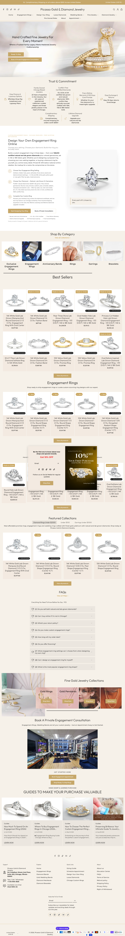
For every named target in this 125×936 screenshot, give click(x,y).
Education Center (103, 871)
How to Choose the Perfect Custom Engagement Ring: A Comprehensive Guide (77, 827)
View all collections (62, 238)
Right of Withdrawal (104, 889)
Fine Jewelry (92, 15)
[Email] (15, 9)
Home (11, 15)
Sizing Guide (71, 868)
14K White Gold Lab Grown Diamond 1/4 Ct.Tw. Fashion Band (38, 318)
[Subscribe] (75, 900)
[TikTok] (11, 9)
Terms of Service (103, 877)
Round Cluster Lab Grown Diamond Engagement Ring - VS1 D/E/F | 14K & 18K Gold (55, 490)
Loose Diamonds (60, 15)
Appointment (74, 18)
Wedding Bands (76, 15)
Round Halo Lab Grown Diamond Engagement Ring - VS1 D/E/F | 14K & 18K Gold (14, 493)
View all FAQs (62, 596)
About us (100, 868)
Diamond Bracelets (44, 883)
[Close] (94, 448)
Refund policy (102, 880)
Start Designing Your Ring (19, 211)
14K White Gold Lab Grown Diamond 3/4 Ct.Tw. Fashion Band (38, 360)
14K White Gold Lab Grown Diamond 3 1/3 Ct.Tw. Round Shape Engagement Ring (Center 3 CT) (38, 423)
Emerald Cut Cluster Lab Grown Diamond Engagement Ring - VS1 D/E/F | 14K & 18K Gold (36, 490)
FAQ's (99, 874)
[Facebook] (3, 9)
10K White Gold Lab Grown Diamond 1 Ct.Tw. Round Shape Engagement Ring (86, 422)
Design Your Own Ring (75, 874)
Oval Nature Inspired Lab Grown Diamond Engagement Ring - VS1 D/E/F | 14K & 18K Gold (110, 361)
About (63, 18)
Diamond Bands (43, 874)
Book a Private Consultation (44, 211)
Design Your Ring (43, 15)
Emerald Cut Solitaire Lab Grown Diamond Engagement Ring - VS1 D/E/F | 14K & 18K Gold (75, 490)
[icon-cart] (121, 9)
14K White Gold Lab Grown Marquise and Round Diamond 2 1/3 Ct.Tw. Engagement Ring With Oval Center (14, 320)
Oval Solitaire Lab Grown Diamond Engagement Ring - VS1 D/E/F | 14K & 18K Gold (114, 489)
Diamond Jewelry (108, 15)
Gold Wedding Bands (45, 877)
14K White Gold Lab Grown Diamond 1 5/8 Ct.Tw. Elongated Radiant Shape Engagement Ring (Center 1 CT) (110, 424)
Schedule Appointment (75, 871)
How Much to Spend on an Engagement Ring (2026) (16, 827)
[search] (114, 9)
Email (51, 900)
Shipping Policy (103, 883)
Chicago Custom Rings (75, 880)
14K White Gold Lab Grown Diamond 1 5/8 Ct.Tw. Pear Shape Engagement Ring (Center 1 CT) (77, 567)
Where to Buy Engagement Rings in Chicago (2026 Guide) (47, 827)
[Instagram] (7, 9)
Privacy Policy (102, 886)
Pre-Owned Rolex (50, 18)
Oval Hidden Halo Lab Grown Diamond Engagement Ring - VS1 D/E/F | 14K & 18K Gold (86, 319)
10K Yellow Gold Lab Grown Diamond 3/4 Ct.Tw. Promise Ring (62, 360)
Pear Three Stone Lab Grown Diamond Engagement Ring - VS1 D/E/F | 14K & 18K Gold (62, 319)
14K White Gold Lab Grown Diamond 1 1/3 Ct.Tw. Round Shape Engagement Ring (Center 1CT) (62, 423)
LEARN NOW (9, 842)
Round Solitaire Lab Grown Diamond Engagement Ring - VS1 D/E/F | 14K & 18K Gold (94, 490)
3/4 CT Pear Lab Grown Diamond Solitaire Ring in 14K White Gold (15, 360)
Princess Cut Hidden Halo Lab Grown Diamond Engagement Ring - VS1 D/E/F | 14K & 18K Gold (110, 320)
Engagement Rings (24, 15)
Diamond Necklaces (44, 880)
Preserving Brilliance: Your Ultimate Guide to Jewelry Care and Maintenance (107, 827)
